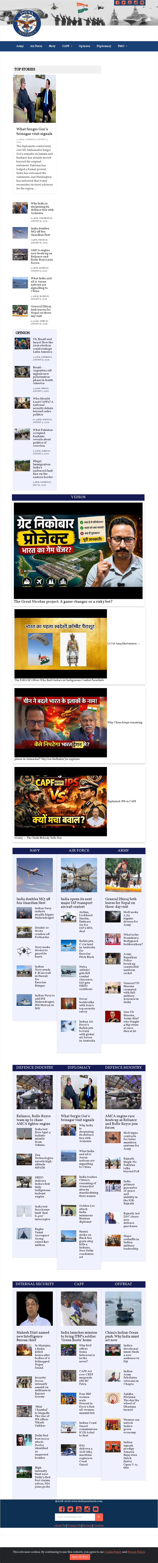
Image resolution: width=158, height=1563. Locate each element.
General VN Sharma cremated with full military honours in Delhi (131, 992)
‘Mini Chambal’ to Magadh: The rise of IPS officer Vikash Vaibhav (42, 1416)
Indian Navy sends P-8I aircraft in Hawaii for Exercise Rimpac (43, 976)
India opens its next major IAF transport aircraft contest (76, 903)
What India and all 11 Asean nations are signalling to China (41, 285)
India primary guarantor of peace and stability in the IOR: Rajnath (131, 1193)
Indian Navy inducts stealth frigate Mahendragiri (44, 913)
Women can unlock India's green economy (132, 1426)
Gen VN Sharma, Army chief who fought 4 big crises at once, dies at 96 (131, 1021)
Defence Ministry (28, 56)
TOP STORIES (24, 69)
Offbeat (123, 1284)
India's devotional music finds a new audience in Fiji (131, 1354)
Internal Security (92, 56)
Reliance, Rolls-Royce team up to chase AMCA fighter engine (34, 1120)
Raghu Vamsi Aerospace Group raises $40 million (42, 1237)
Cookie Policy (113, 1552)
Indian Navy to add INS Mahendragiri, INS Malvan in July (45, 1002)
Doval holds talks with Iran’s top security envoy (87, 1005)
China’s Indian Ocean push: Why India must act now (122, 1336)
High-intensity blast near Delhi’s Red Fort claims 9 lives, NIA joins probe (42, 1477)
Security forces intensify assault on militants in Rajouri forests (43, 1387)
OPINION (23, 333)
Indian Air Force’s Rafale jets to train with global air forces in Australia (87, 1031)
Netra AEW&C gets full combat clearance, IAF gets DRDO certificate (86, 978)
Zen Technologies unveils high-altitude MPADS (44, 1161)
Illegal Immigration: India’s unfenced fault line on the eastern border (43, 469)
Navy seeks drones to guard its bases (42, 952)
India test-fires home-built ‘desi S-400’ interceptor (42, 1213)
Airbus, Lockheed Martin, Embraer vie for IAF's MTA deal (86, 921)
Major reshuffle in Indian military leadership (131, 1242)
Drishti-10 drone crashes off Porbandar (42, 933)
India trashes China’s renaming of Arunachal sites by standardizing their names (88, 1186)
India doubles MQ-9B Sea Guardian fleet (40, 232)
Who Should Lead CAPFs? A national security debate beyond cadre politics (43, 407)
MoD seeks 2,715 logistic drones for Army (131, 918)
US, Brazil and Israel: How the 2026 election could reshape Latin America (43, 345)
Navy (52, 46)
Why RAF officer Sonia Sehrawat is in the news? (87, 1354)
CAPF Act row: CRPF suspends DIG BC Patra (86, 1377)
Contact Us (74, 1526)
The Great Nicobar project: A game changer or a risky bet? (63, 601)
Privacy (87, 1526)
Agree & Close (80, 1557)
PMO (121, 46)
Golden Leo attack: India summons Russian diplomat (87, 1214)
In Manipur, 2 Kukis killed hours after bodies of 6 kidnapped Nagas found (43, 1357)
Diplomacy (104, 46)
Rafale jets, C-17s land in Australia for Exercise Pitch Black (87, 949)
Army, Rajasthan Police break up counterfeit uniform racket (131, 963)
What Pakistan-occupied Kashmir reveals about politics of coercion (43, 438)
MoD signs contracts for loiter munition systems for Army (131, 1141)
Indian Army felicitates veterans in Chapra (131, 1377)
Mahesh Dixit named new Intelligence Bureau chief (33, 1336)
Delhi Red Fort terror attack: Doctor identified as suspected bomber (42, 1447)
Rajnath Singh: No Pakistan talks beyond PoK (132, 1165)
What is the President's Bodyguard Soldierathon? (133, 939)
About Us (60, 1526)
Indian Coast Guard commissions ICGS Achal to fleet (88, 1429)
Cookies (98, 1526)
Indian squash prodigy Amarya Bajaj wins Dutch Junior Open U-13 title (130, 1455)
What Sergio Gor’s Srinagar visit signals (34, 132)
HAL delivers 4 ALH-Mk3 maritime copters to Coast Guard (85, 1455)
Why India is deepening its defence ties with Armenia (42, 208)
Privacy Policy (136, 1552)
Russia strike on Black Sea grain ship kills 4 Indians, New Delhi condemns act (86, 1244)
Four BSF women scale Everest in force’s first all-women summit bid (86, 1403)
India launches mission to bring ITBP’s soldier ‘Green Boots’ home (79, 1336)
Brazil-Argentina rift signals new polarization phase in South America (43, 376)
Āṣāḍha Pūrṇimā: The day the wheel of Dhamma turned (131, 1402)
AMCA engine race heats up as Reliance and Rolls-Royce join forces (42, 256)
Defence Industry (60, 56)
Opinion (84, 46)
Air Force (36, 46)
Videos (78, 497)
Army (20, 46)
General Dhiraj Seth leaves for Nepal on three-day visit (41, 311)
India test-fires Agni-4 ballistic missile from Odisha (43, 1137)
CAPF (66, 46)
